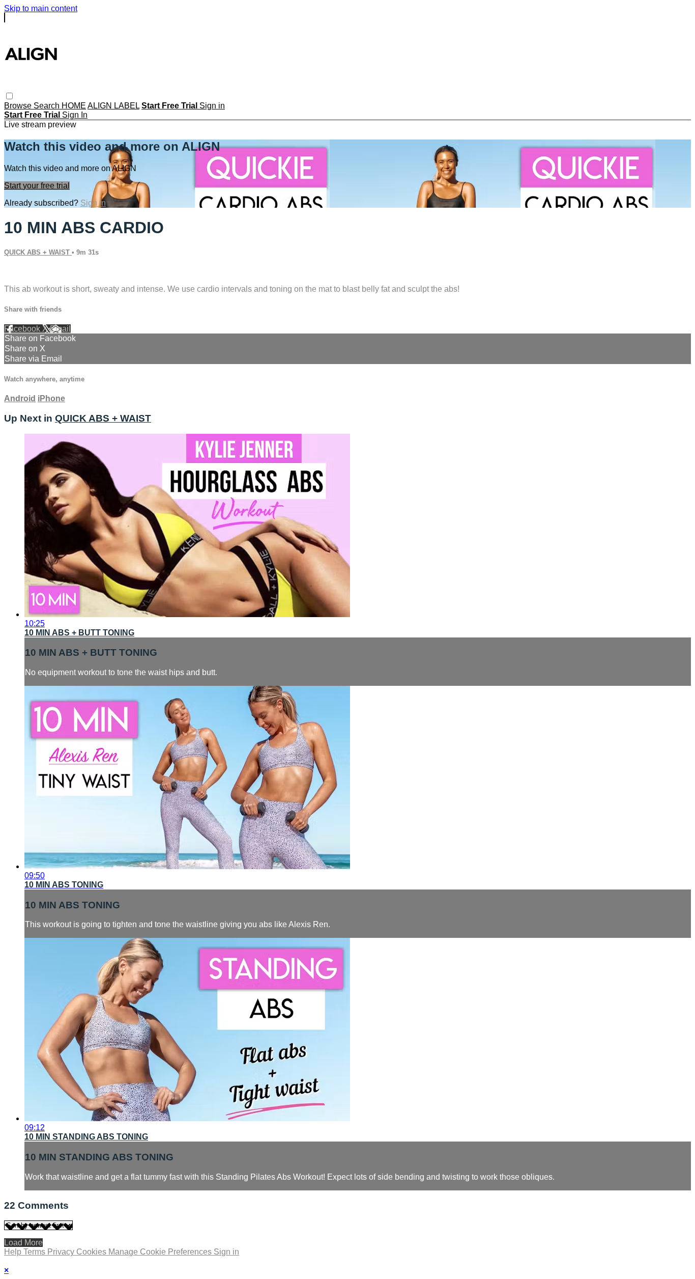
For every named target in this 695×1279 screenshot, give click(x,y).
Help (13, 1251)
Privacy (61, 1251)
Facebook (23, 328)
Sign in (212, 105)
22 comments (28, 271)
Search (48, 105)
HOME (74, 105)
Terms (35, 1251)
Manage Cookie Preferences (161, 1251)
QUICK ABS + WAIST (38, 252)
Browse (19, 105)
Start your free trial (37, 185)
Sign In (75, 114)
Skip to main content (40, 8)
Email (60, 328)
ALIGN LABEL (113, 105)
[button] (9, 96)
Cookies (92, 1251)
